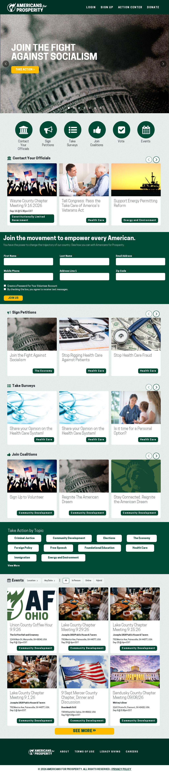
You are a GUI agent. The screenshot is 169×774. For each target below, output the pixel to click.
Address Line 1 (68, 271)
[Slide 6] (100, 108)
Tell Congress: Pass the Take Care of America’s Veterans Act (81, 205)
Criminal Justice (24, 538)
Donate (153, 7)
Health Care (140, 548)
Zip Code (121, 271)
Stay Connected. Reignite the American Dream (134, 500)
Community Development (69, 538)
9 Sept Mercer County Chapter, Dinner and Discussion (79, 697)
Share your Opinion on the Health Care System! (31, 431)
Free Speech (58, 548)
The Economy (141, 538)
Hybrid (99, 581)
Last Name (66, 256)
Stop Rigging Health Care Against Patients (82, 358)
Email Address (124, 256)
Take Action (24, 69)
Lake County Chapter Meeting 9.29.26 (78, 627)
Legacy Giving (110, 752)
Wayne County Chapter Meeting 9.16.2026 (29, 203)
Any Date (48, 581)
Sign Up (107, 7)
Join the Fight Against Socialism (28, 358)
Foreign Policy (23, 548)
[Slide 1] (74, 108)
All (66, 581)
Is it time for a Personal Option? (133, 431)
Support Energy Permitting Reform (135, 203)
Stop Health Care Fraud (133, 356)
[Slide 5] (95, 108)
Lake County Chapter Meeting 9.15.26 (130, 627)
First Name (10, 256)
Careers (132, 752)
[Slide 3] (84, 108)
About (64, 752)
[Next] (163, 63)
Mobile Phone (12, 271)
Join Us (13, 298)
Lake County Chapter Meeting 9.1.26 (27, 695)
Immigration (22, 557)
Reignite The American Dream (80, 500)
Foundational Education (99, 548)
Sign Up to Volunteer (27, 497)
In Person (76, 581)
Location (31, 581)
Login (91, 7)
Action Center (130, 7)
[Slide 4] (90, 108)
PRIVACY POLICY (121, 769)
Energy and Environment (63, 557)
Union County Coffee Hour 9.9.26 (31, 627)
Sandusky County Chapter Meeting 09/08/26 (134, 695)
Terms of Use (84, 752)
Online (88, 581)
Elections (109, 538)
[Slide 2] (79, 108)
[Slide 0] (69, 108)
